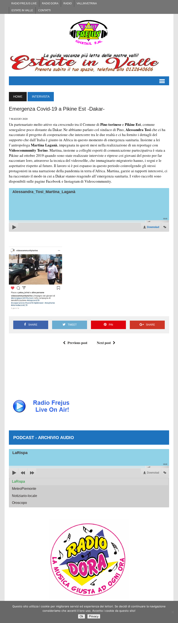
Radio (67, 3)
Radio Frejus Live (24, 3)
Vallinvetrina (87, 3)
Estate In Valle (22, 10)
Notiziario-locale (24, 496)
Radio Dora (50, 3)
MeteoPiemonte (24, 488)
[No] (172, 612)
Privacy (94, 616)
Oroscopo (19, 503)
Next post (104, 342)
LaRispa (18, 481)
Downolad (153, 227)
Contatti (44, 10)
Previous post (77, 342)
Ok (81, 616)
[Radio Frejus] (89, 32)
